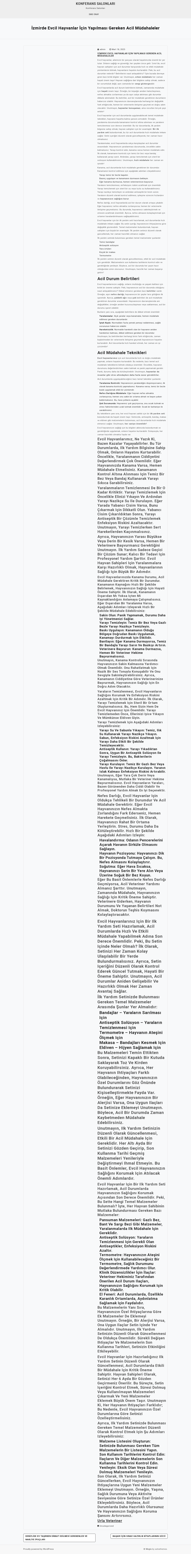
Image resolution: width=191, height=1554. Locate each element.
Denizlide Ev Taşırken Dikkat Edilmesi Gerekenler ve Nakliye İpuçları (56, 1538)
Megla (149, 1549)
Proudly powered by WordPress (38, 1549)
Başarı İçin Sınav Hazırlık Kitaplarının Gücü (139, 1536)
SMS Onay (94, 14)
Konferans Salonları (95, 4)
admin (103, 49)
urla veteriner (109, 1521)
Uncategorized (107, 1526)
